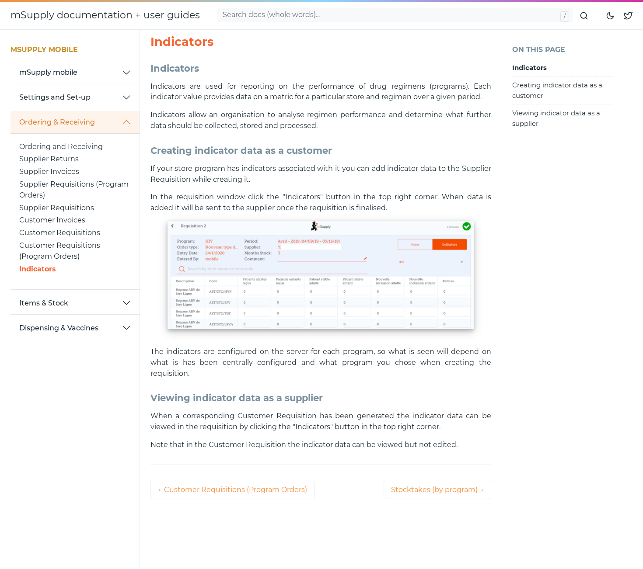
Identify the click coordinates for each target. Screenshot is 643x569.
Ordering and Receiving (61, 146)
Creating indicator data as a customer (557, 90)
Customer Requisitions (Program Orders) (59, 250)
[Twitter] (628, 15)
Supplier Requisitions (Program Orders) (74, 189)
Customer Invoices (52, 220)
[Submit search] (584, 15)
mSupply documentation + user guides (105, 15)
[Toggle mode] (611, 15)
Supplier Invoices (49, 171)
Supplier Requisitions (56, 207)
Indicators (37, 268)
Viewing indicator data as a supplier (556, 118)
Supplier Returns (49, 159)
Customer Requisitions (59, 233)
